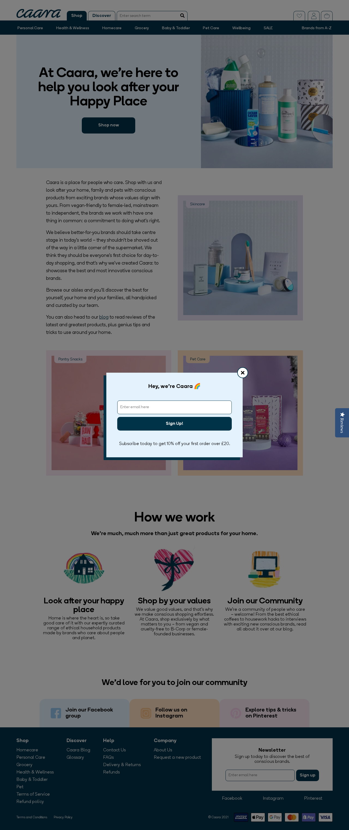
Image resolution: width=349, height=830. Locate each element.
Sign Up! (174, 424)
